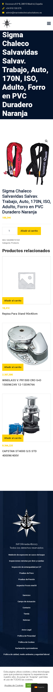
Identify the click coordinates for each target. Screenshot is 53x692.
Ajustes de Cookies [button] (13, 685)
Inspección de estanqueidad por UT (26, 567)
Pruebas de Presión (26, 579)
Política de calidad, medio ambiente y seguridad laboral (26, 654)
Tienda (26, 614)
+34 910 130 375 (13, 8)
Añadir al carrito (29, 230)
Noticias (26, 620)
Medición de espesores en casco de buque (27, 555)
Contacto (26, 608)
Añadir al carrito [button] (12, 300)
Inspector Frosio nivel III (27, 585)
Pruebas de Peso (26, 573)
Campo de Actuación (26, 601)
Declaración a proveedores (26, 648)
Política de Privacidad (26, 636)
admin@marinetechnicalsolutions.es (24, 13)
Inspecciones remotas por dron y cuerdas (26, 561)
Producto (15, 243)
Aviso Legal (26, 630)
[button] (46, 141)
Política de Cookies (26, 642)
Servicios (26, 595)
